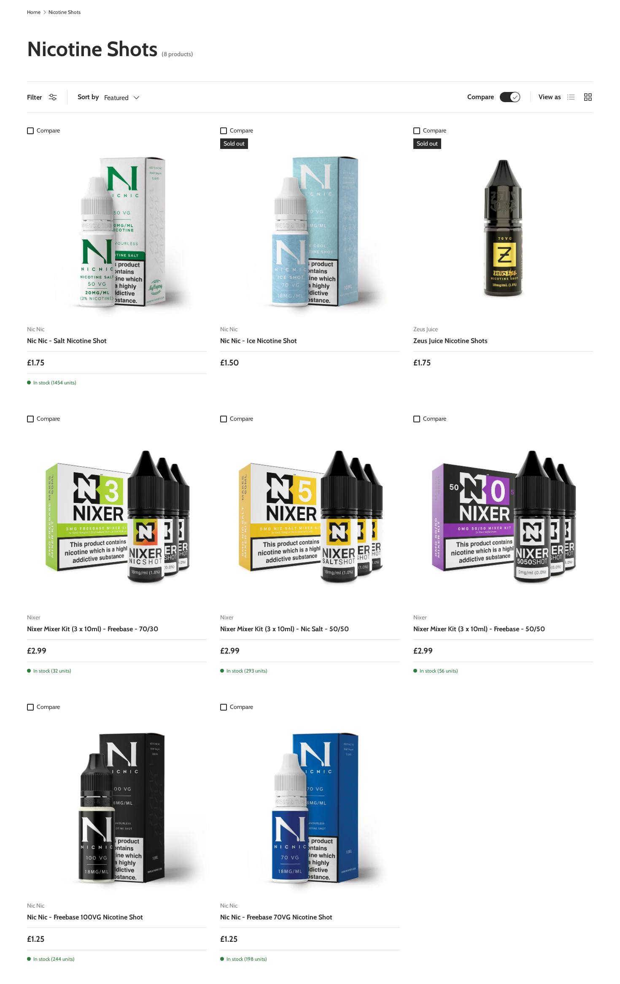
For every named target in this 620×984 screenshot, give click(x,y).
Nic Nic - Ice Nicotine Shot (258, 341)
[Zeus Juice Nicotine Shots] (503, 228)
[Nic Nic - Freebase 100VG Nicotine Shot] (117, 805)
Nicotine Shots (65, 12)
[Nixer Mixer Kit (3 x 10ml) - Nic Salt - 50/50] (310, 516)
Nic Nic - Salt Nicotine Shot (67, 341)
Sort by (88, 97)
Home (33, 12)
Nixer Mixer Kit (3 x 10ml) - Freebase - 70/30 (92, 629)
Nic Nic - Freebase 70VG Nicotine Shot (276, 917)
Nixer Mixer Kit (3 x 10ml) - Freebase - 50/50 (479, 629)
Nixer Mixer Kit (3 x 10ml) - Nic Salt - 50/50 (284, 629)
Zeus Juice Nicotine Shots (450, 341)
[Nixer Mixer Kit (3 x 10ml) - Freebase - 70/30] (117, 516)
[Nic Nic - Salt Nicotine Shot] (117, 228)
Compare (480, 97)
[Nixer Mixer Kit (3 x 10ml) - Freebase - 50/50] (503, 516)
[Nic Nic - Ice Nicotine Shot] (310, 228)
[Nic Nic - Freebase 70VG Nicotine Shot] (310, 805)
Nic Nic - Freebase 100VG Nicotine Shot (85, 917)
